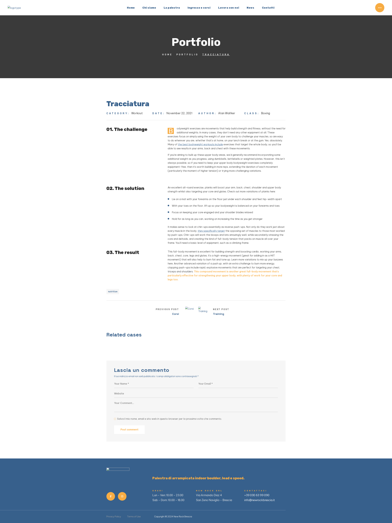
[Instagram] (122, 496)
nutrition (112, 291)
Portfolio (187, 54)
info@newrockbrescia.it (259, 500)
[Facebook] (110, 496)
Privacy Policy (113, 516)
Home (167, 54)
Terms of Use (134, 516)
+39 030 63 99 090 (256, 495)
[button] (369, 7)
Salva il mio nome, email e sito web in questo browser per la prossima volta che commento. (169, 418)
